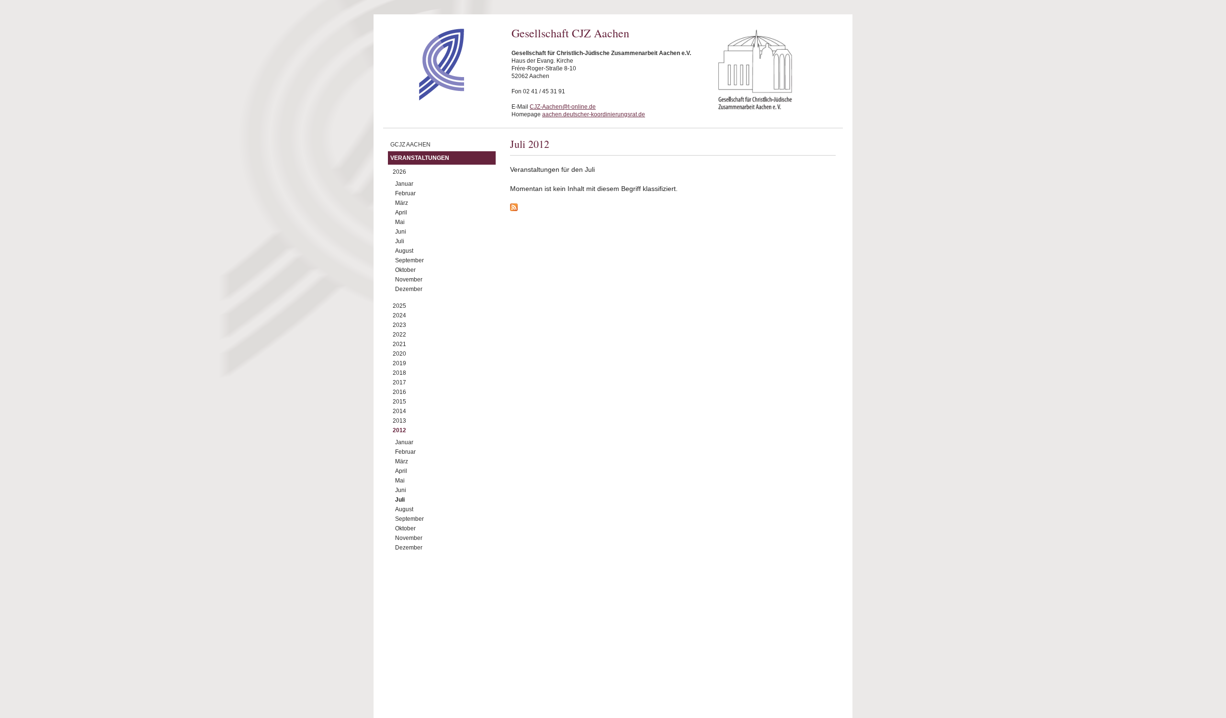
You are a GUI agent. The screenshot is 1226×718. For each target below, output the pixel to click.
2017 (399, 382)
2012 (399, 430)
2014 (399, 411)
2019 (399, 363)
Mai (400, 222)
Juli (399, 241)
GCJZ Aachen (410, 144)
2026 (399, 171)
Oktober (405, 270)
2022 (399, 334)
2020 (399, 353)
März (401, 203)
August (404, 250)
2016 (399, 392)
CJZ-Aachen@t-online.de (563, 106)
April (401, 212)
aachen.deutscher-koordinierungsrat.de (593, 114)
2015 (399, 401)
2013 (399, 420)
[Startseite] (424, 98)
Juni (400, 231)
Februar (405, 193)
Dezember (408, 289)
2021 (399, 344)
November (408, 279)
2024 (399, 315)
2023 (399, 325)
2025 (399, 306)
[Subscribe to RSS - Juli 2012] (673, 208)
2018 (399, 373)
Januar (404, 183)
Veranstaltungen (419, 158)
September (409, 260)
